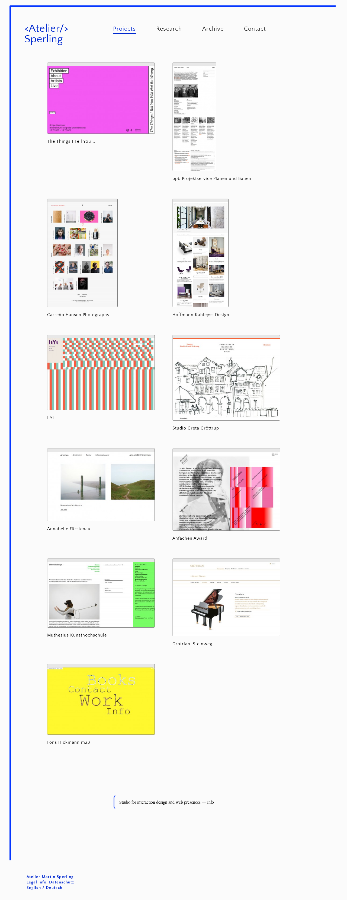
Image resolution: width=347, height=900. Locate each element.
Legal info (36, 882)
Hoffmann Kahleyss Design (200, 314)
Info (210, 802)
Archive (213, 29)
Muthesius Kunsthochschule (77, 635)
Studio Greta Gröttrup (195, 428)
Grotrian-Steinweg (192, 643)
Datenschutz (61, 882)
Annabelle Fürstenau (69, 528)
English (34, 887)
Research (169, 29)
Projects (124, 29)
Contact (255, 29)
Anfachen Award (189, 538)
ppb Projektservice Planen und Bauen (211, 178)
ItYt (50, 417)
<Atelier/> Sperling (46, 34)
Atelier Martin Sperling (50, 876)
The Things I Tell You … (71, 141)
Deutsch (54, 887)
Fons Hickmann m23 (68, 742)
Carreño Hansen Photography (78, 314)
